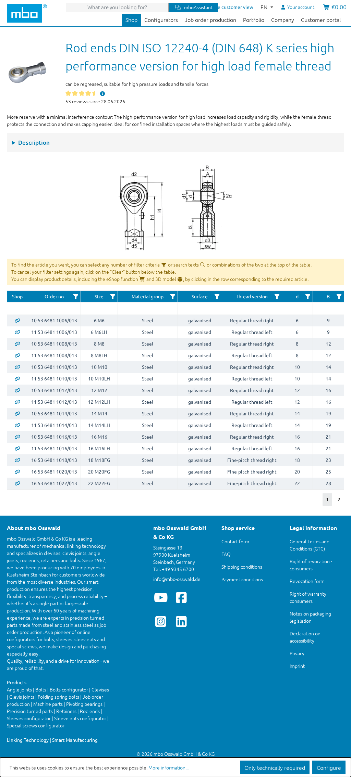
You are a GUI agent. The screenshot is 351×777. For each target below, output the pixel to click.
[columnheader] (17, 296)
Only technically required (274, 767)
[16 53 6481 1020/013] (17, 471)
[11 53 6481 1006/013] (17, 332)
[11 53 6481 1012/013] (17, 402)
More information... (168, 767)
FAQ (226, 554)
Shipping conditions (241, 566)
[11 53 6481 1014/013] (17, 425)
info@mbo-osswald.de (177, 578)
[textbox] (17, 308)
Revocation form (307, 581)
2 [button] (339, 499)
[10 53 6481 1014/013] (17, 413)
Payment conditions (242, 579)
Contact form (235, 541)
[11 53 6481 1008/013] (17, 355)
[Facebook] (181, 597)
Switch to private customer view (218, 7)
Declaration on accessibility (305, 637)
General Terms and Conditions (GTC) (309, 545)
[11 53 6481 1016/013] (17, 448)
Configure (329, 767)
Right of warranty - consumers (309, 597)
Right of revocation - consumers (311, 565)
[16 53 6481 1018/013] (17, 460)
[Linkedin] (181, 621)
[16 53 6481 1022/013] (17, 483)
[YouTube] (161, 597)
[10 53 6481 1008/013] (17, 343)
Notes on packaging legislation (310, 617)
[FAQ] (102, 93)
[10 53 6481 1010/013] (17, 367)
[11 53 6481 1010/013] (17, 378)
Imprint (297, 665)
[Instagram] (161, 621)
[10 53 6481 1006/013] (17, 320)
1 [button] (327, 499)
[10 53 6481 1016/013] (17, 436)
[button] (75, 296)
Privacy (297, 653)
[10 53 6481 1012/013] (17, 390)
